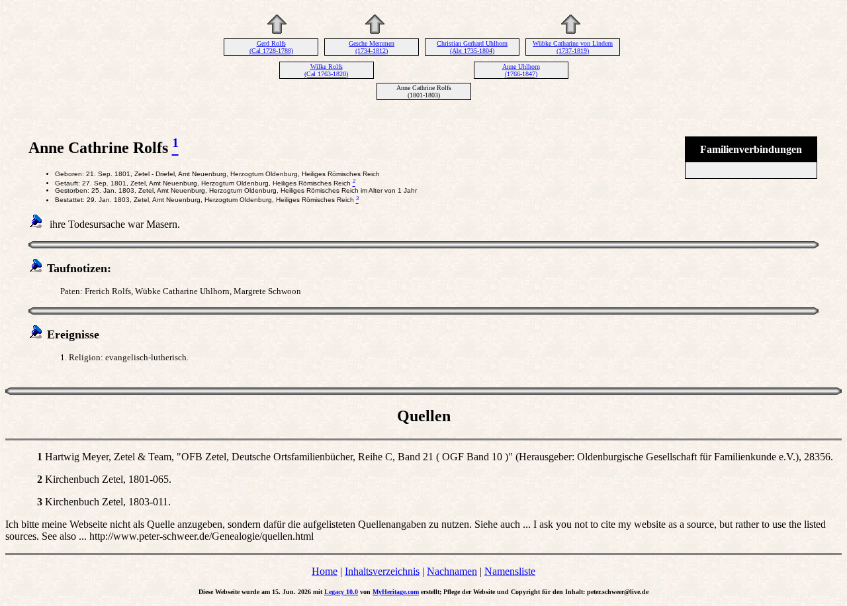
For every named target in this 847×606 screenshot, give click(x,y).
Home (324, 571)
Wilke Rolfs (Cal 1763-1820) (326, 70)
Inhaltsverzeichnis (382, 571)
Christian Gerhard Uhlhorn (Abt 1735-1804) (472, 47)
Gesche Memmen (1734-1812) (371, 47)
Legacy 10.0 (341, 591)
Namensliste (509, 571)
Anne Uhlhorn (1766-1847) (521, 70)
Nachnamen (452, 571)
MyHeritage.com (396, 591)
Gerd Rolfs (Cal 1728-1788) (271, 47)
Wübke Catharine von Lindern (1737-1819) (573, 47)
